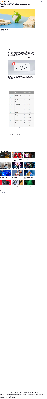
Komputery (15, 1)
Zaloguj (43, 1)
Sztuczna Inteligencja (28, 1)
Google (9, 51)
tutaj (14, 397)
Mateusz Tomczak (4, 29)
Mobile (11, 1)
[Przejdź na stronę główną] (1, 1)
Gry (32, 1)
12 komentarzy (29, 29)
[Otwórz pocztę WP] (38, 1)
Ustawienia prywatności (34, 392)
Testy (19, 1)
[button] (41, 1)
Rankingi (22, 1)
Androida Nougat (20, 49)
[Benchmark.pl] (6, 1)
